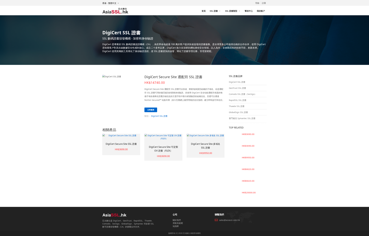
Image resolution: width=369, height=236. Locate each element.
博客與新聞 (178, 223)
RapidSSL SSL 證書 (237, 100)
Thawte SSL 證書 (236, 106)
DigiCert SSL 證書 (159, 116)
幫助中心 (249, 11)
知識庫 (176, 226)
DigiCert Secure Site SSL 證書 (121, 143)
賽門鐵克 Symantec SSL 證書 (242, 118)
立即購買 (150, 110)
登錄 (257, 3)
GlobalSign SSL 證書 (238, 112)
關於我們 (177, 220)
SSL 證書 (214, 11)
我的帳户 (261, 11)
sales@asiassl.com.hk (229, 220)
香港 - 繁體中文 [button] (109, 3)
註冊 (264, 3)
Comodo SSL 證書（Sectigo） (242, 94)
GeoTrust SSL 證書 (237, 88)
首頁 (204, 11)
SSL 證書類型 (231, 11)
